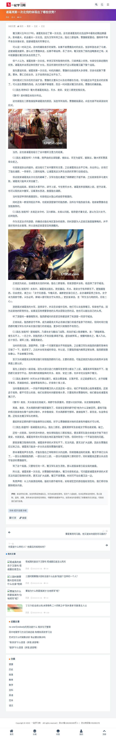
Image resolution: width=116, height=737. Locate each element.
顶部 (104, 734)
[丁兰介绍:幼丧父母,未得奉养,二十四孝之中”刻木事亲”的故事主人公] (15, 608)
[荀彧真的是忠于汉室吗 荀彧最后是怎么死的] (15, 567)
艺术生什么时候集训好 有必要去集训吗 (27, 637)
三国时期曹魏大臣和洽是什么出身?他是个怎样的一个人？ (52, 576)
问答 (58, 734)
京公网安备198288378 (90, 723)
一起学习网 (35, 723)
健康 (11, 664)
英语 (11, 695)
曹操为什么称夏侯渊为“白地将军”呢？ (43, 591)
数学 (11, 685)
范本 (11, 700)
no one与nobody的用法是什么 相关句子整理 (30, 627)
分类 (35, 734)
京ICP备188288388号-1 (68, 723)
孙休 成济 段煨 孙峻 (18, 511)
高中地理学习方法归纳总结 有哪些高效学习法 (30, 632)
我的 (81, 734)
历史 (7, 17)
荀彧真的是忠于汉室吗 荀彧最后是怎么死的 (46, 562)
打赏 (13, 518)
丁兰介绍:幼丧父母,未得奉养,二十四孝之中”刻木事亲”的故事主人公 (56, 606)
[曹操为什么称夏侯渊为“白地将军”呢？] (15, 595)
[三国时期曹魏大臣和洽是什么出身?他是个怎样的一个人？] (15, 584)
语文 (11, 706)
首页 (21, 26)
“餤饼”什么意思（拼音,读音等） (23, 648)
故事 (11, 675)
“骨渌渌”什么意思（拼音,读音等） (24, 642)
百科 (11, 690)
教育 (29, 26)
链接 (24, 518)
